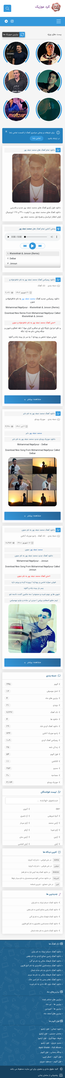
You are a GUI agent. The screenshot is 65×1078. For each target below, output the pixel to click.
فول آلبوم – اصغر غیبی (52, 1057)
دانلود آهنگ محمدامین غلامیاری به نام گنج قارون (40, 923)
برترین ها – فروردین (53, 1009)
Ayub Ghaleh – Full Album (50, 1047)
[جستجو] (7, 8)
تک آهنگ (54, 712)
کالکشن (55, 761)
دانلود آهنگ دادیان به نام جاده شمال (44, 930)
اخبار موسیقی (52, 691)
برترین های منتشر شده (51, 999)
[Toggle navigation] (59, 21)
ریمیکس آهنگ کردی (50, 740)
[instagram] (12, 21)
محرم (55, 768)
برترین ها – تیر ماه (53, 1004)
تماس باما (36, 138)
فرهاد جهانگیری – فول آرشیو (49, 1038)
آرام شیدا (54, 830)
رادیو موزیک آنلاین (50, 733)
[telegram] (6, 21)
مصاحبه (54, 775)
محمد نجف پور (28, 298)
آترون (25, 809)
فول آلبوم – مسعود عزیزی (50, 1061)
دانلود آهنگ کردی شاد (49, 726)
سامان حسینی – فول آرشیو (50, 1033)
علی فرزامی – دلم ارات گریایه (38, 860)
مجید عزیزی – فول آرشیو (51, 1043)
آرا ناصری (24, 816)
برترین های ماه (52, 698)
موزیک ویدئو (52, 782)
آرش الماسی (23, 844)
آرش (56, 844)
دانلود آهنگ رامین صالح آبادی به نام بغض (42, 909)
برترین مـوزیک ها (10, 34)
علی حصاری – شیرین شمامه (40, 884)
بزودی (55, 705)
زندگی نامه (53, 747)
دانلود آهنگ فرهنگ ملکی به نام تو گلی (43, 916)
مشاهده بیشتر (34, 399)
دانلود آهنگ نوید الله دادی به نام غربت (45, 984)
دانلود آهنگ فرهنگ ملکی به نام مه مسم (44, 975)
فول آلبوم (54, 754)
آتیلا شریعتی (53, 816)
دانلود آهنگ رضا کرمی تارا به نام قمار (34, 872)
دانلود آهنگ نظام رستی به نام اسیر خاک (45, 979)
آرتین (56, 837)
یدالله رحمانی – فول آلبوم (51, 1052)
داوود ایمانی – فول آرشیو (51, 1029)
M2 (58, 809)
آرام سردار (24, 823)
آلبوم (56, 684)
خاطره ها (54, 719)
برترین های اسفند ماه (52, 1013)
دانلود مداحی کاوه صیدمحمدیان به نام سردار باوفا (30, 878)
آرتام (26, 830)
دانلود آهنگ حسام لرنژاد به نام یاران (44, 902)
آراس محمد (53, 823)
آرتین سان (24, 837)
